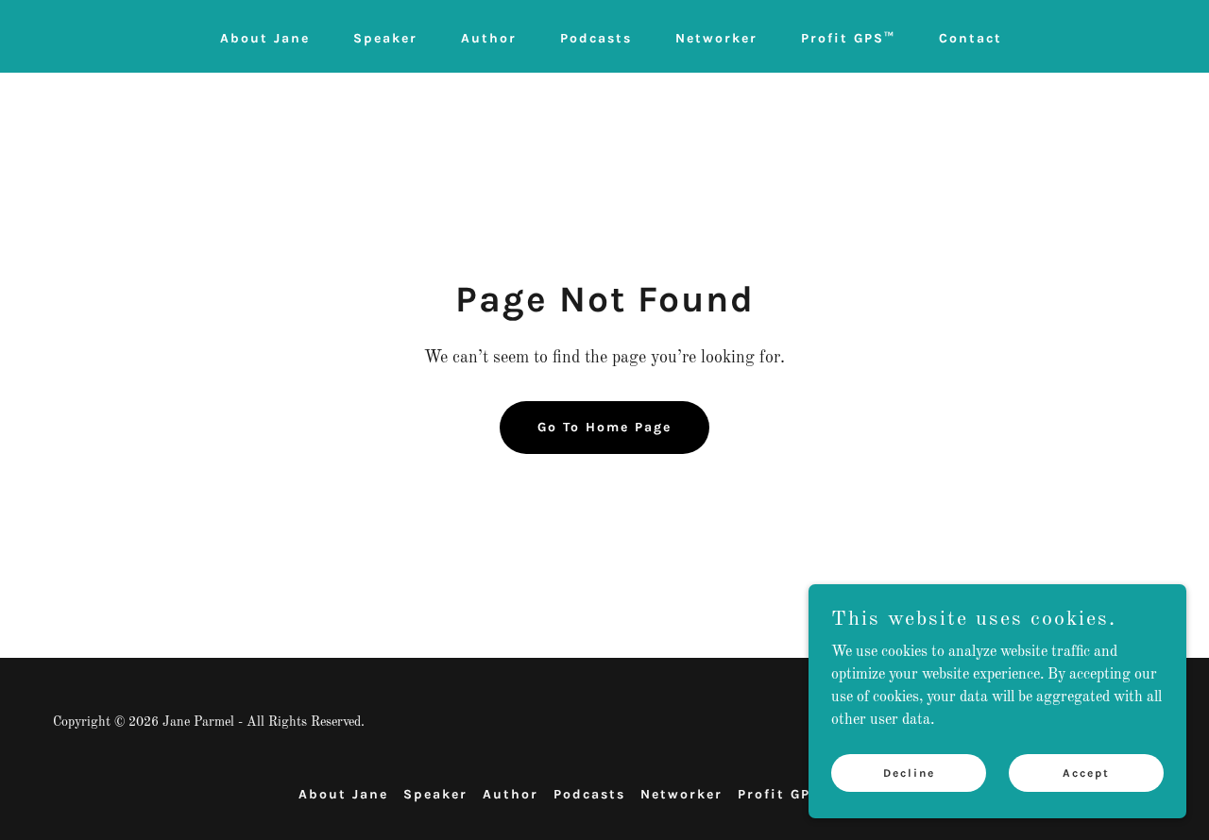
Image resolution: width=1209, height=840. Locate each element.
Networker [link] (716, 38)
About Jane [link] (265, 38)
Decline (909, 772)
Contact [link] (970, 38)
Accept (1086, 772)
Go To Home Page (604, 427)
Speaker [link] (385, 38)
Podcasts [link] (596, 38)
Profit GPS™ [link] (848, 38)
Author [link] (489, 38)
